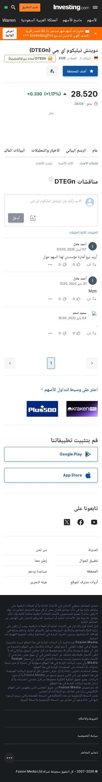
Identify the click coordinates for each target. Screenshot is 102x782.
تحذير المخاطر (89, 752)
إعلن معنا (41, 560)
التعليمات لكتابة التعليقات (83, 232)
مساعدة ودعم (38, 571)
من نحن (41, 549)
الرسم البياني (76, 150)
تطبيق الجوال (88, 560)
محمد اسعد (79, 313)
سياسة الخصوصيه (88, 735)
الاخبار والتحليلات (45, 150)
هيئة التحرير (38, 582)
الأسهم (92, 21)
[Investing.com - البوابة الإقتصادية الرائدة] (71, 7)
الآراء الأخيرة (65, 163)
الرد (89, 264)
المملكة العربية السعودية (39, 21)
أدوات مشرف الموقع (84, 582)
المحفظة (92, 571)
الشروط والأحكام (88, 718)
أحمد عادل (79, 244)
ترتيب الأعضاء (44, 163)
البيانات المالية (14, 150)
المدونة (93, 549)
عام (95, 150)
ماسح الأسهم (72, 21)
